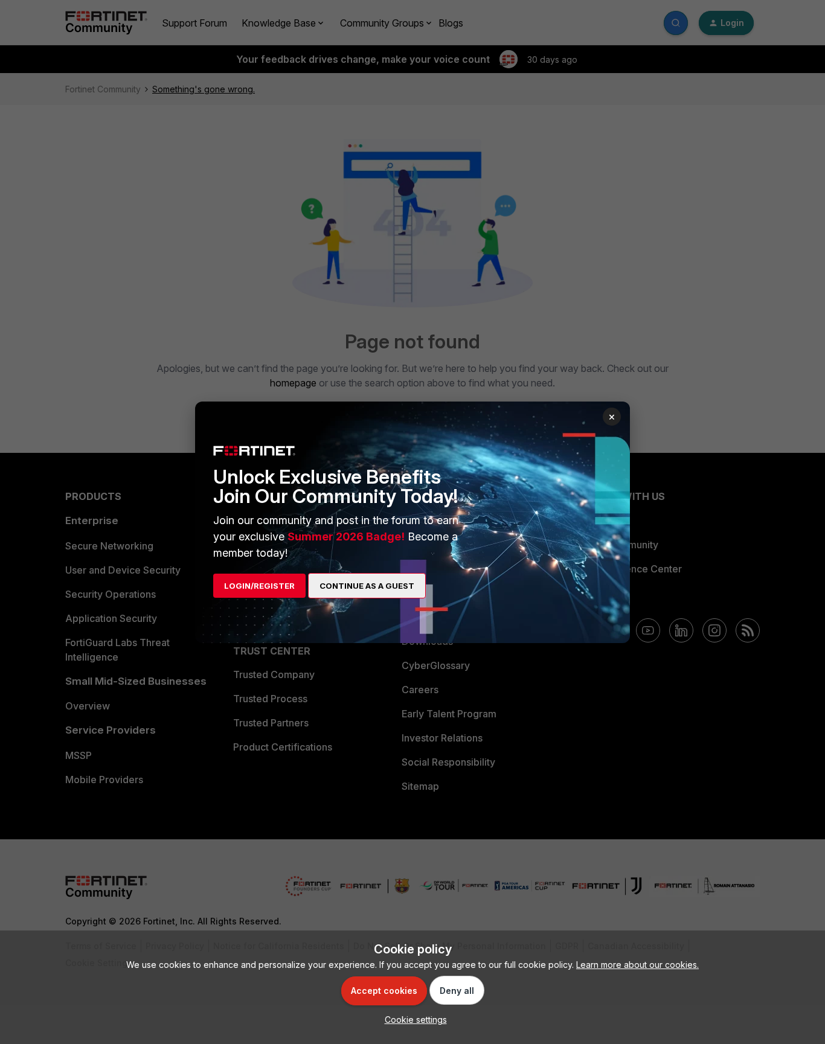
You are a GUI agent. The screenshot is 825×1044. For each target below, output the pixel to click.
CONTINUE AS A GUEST (366, 586)
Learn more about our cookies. (637, 964)
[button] (413, 1019)
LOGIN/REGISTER (259, 586)
